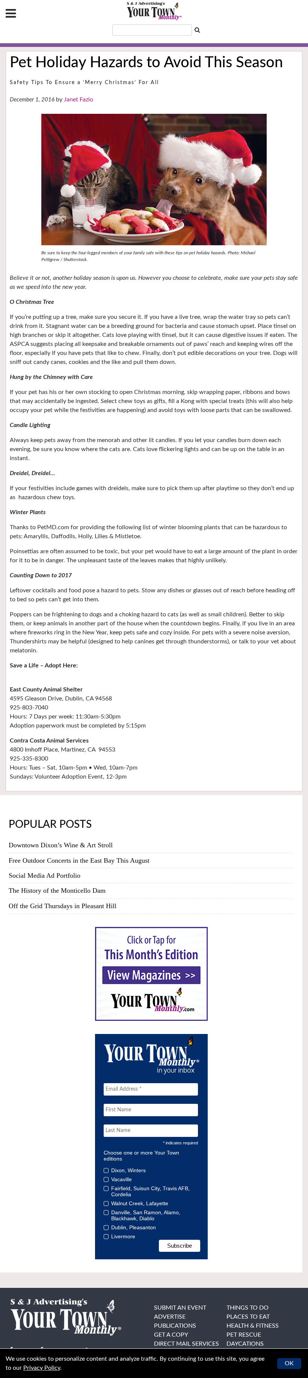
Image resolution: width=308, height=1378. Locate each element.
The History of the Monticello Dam (57, 890)
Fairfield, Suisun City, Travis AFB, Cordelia (150, 1191)
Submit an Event (180, 1308)
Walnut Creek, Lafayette (139, 1203)
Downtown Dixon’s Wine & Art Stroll (61, 845)
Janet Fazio (78, 100)
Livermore (123, 1236)
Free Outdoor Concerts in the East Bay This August (79, 860)
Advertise (170, 1317)
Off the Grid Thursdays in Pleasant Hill (62, 906)
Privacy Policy (41, 1368)
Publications (175, 1326)
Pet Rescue (243, 1335)
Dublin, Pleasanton (133, 1227)
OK (289, 1363)
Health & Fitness (252, 1326)
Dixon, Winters (128, 1170)
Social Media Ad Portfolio (44, 875)
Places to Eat (248, 1317)
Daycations (245, 1344)
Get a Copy (171, 1335)
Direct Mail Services (186, 1344)
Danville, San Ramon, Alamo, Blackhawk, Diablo (145, 1215)
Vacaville (121, 1179)
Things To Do (247, 1308)
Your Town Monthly (154, 11)
